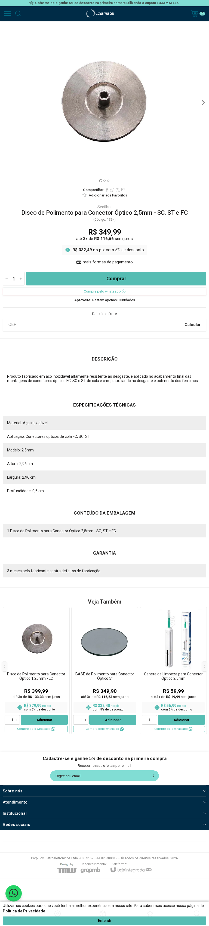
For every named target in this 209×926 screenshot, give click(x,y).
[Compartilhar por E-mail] (123, 190)
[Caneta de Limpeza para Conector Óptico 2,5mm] (173, 670)
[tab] (100, 180)
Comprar (116, 278)
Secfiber (104, 207)
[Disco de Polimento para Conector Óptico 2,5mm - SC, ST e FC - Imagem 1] (104, 102)
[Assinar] (153, 775)
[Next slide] (203, 102)
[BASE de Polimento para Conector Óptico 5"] (105, 670)
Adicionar (44, 720)
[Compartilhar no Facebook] (107, 190)
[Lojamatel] (100, 13)
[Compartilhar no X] (118, 190)
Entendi (104, 920)
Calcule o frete (104, 314)
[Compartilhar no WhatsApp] (112, 190)
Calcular (193, 324)
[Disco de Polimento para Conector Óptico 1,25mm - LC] (36, 670)
